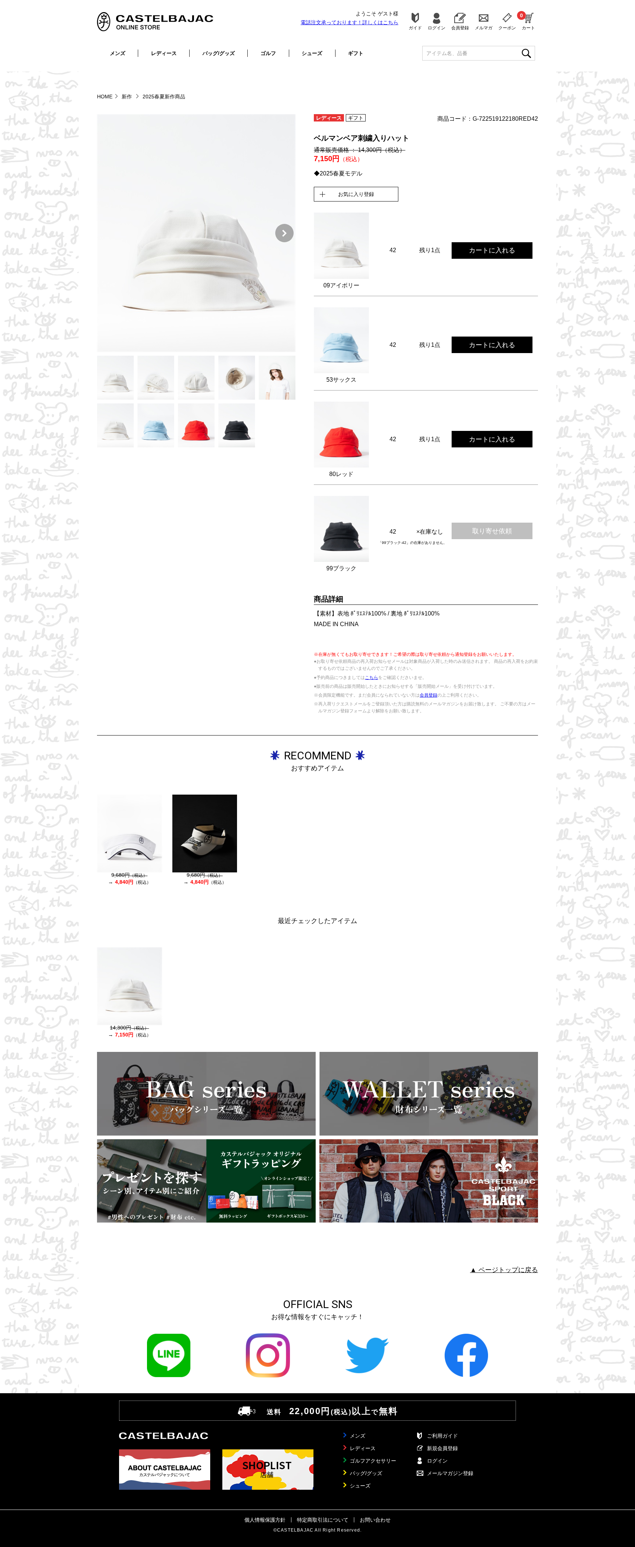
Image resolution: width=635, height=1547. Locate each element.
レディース (164, 53)
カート (528, 21)
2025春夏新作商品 (164, 96)
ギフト (355, 53)
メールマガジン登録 (450, 1473)
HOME (104, 96)
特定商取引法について (322, 1520)
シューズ (312, 53)
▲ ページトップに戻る (504, 1270)
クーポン (507, 27)
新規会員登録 (442, 1448)
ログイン (436, 27)
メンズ (117, 53)
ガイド (415, 27)
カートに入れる (492, 250)
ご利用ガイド (442, 1436)
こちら (371, 677)
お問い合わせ (375, 1520)
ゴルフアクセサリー (373, 1461)
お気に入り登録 (356, 194)
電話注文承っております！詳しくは (349, 22)
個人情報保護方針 (265, 1520)
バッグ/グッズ (218, 53)
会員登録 (460, 27)
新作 (127, 96)
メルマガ (483, 27)
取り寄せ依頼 (492, 531)
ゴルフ (268, 53)
